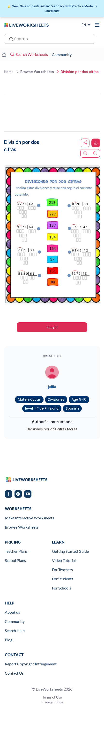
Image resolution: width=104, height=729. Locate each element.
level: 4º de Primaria (42, 408)
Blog (8, 639)
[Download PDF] (95, 143)
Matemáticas (29, 399)
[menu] (97, 25)
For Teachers (62, 569)
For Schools (61, 588)
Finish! (52, 327)
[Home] (26, 24)
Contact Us (14, 673)
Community (15, 621)
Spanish (72, 408)
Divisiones (56, 399)
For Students (62, 578)
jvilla (52, 386)
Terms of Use (52, 697)
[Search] (9, 38)
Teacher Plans (16, 551)
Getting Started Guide (70, 551)
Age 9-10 (79, 399)
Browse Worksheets (21, 527)
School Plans (15, 560)
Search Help (15, 630)
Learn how (52, 11)
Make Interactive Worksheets (29, 517)
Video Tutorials (64, 560)
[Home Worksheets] (4, 55)
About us (12, 612)
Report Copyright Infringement (31, 664)
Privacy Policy (52, 702)
